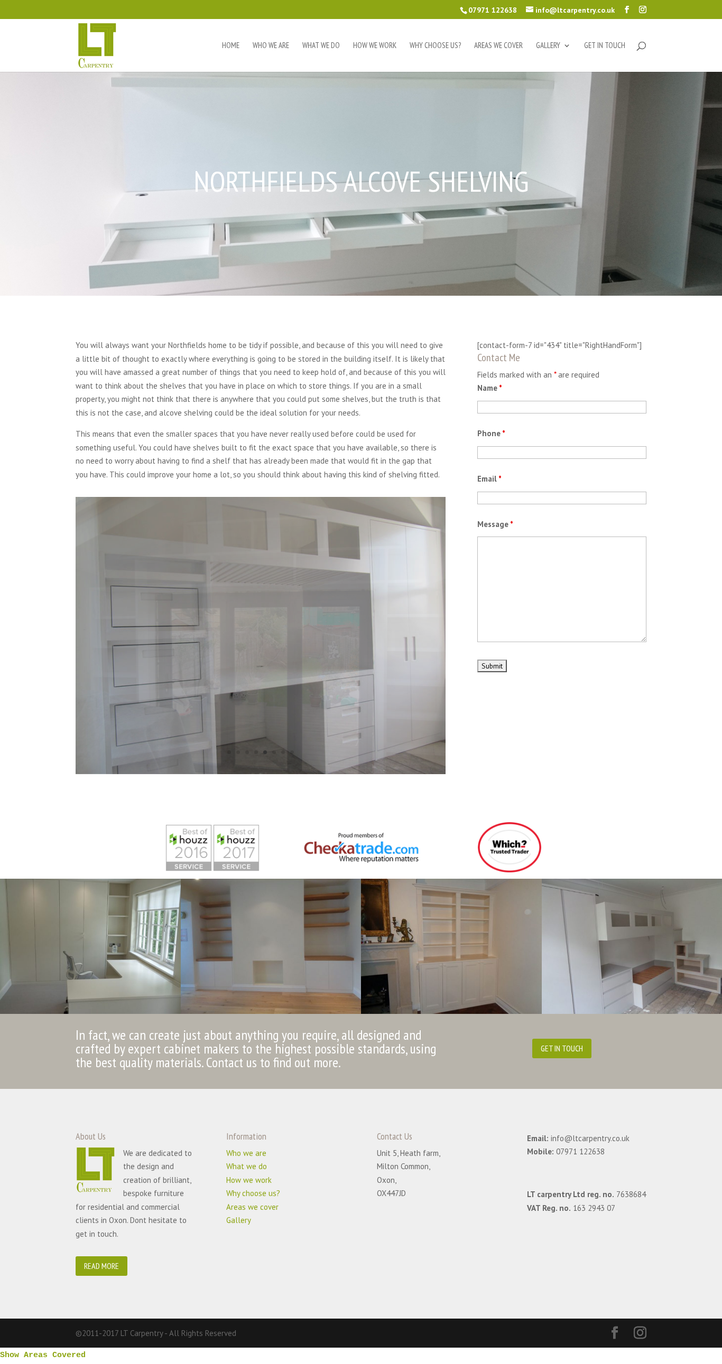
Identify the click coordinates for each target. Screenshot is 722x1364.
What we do (321, 46)
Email (489, 479)
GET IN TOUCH (562, 1048)
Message (495, 524)
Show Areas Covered (43, 1355)
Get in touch (604, 46)
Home (230, 46)
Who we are (271, 46)
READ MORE (101, 1265)
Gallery (548, 46)
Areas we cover (498, 46)
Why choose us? (435, 46)
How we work (374, 46)
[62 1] (261, 771)
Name (489, 388)
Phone (491, 433)
